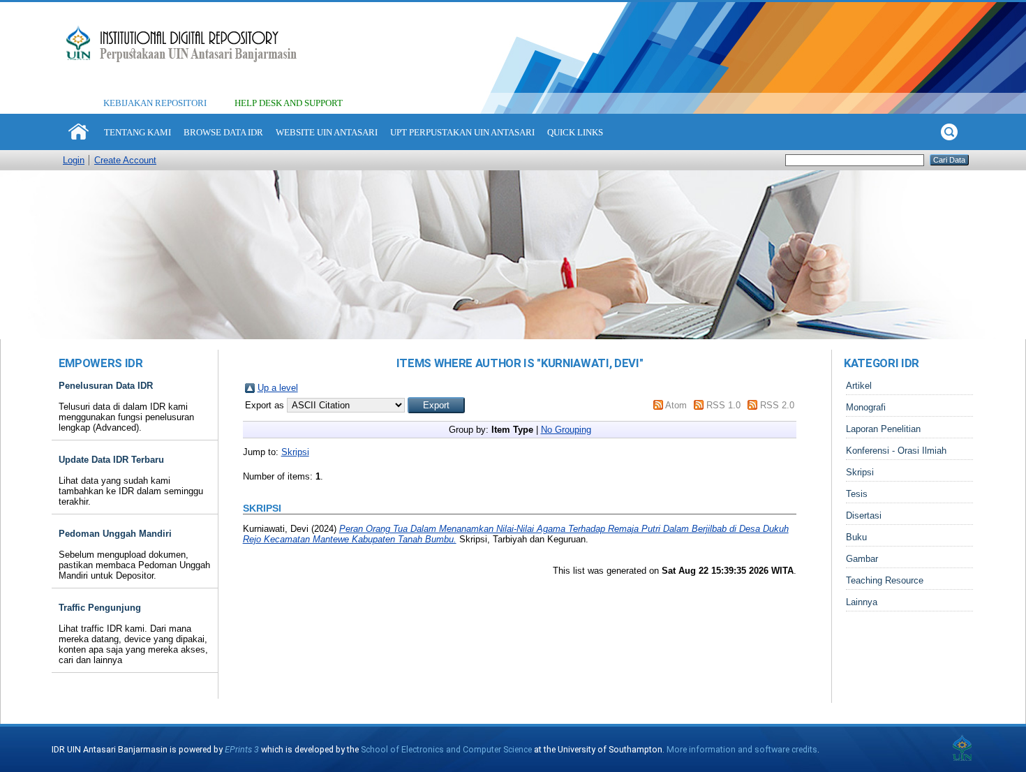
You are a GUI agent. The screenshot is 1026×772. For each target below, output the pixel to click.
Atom (676, 405)
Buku (856, 537)
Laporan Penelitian (883, 429)
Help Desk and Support (289, 103)
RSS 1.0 (723, 405)
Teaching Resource (884, 580)
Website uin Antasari (327, 132)
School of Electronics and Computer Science (446, 749)
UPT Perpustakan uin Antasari (462, 132)
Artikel (859, 385)
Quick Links (575, 132)
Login (73, 160)
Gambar (862, 559)
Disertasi (864, 515)
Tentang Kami (137, 132)
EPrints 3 (242, 749)
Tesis (857, 494)
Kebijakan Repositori (155, 103)
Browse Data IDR (223, 132)
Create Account (125, 160)
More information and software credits (742, 749)
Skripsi (295, 452)
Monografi (866, 407)
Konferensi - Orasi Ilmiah (896, 450)
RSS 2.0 (777, 405)
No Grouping (566, 429)
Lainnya (861, 602)
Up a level (278, 388)
